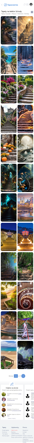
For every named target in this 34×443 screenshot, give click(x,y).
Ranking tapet (5, 435)
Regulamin (25, 430)
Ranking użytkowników (15, 432)
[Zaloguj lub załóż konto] (31, 4)
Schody (26, 14)
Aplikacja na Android (28, 437)
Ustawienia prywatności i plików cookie (28, 441)
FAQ (24, 434)
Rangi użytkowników (16, 437)
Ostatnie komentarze (16, 435)
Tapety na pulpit (5, 14)
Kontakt (25, 432)
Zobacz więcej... (12, 418)
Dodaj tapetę (5, 430)
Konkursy (4, 432)
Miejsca (14, 14)
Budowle (20, 14)
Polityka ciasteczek (27, 435)
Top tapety (5, 434)
